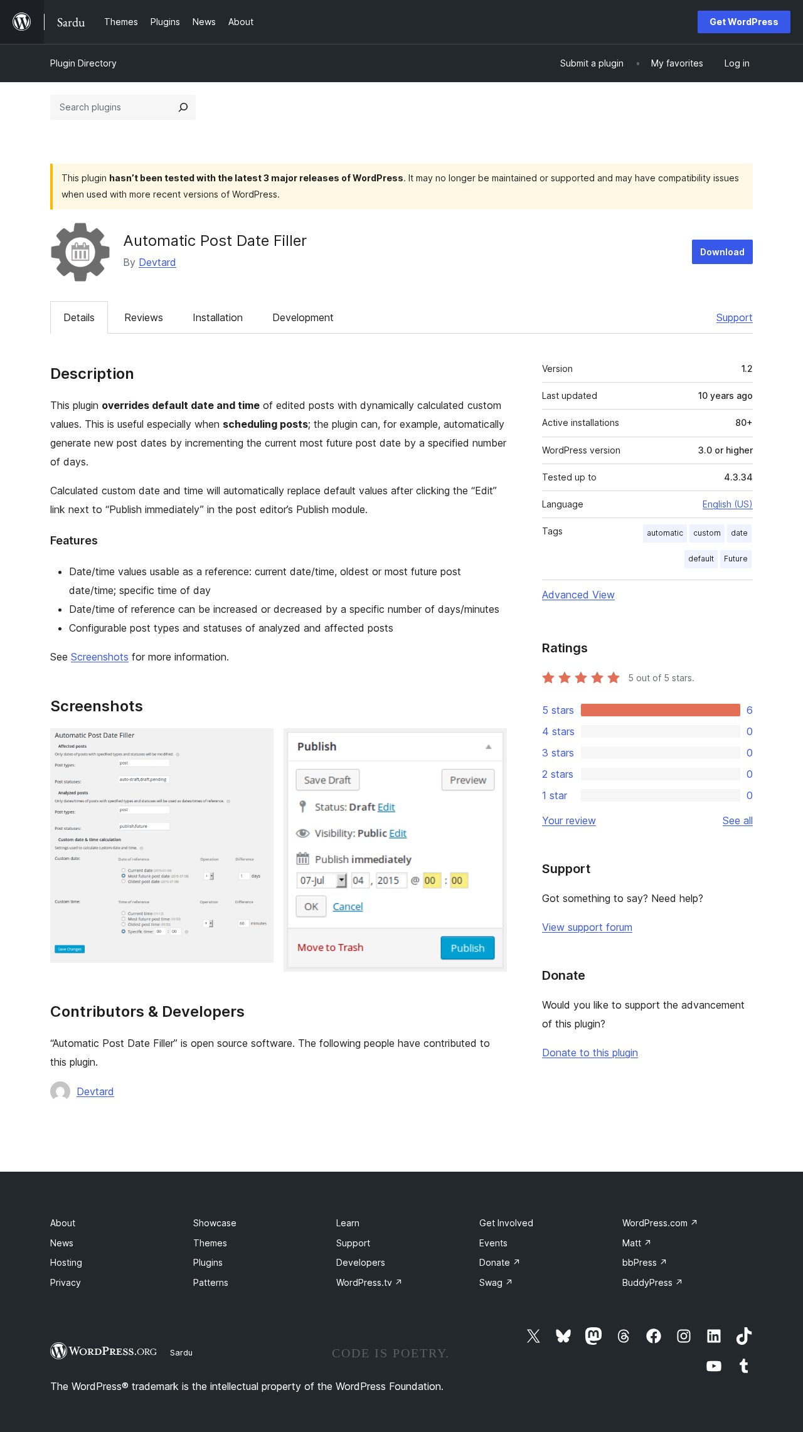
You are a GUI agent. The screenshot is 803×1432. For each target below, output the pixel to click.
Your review (569, 820)
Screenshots (100, 656)
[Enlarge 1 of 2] (256, 745)
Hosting (66, 1262)
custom (707, 533)
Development (303, 317)
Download (722, 252)
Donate (500, 1262)
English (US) (728, 504)
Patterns (210, 1282)
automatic (665, 533)
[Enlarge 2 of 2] (490, 745)
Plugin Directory (83, 63)
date (739, 533)
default (701, 558)
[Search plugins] (183, 107)
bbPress (644, 1262)
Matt (637, 1243)
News (61, 1243)
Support (734, 317)
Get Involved (506, 1222)
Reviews (143, 317)
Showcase (215, 1222)
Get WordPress (744, 21)
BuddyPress (652, 1282)
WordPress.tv (369, 1282)
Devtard (157, 262)
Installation (218, 317)
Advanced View (578, 594)
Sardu (181, 1352)
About (62, 1222)
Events (493, 1243)
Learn (347, 1222)
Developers (360, 1262)
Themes (210, 1243)
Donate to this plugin (590, 1052)
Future (736, 558)
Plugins (208, 1262)
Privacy (65, 1282)
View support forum (587, 927)
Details (79, 317)
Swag (496, 1282)
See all (738, 820)
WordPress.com (660, 1222)
